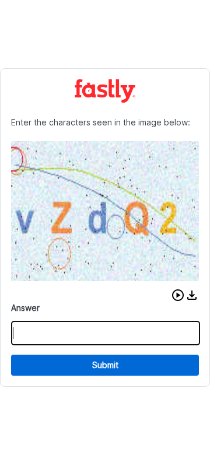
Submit (105, 365)
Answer (25, 308)
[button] (178, 295)
